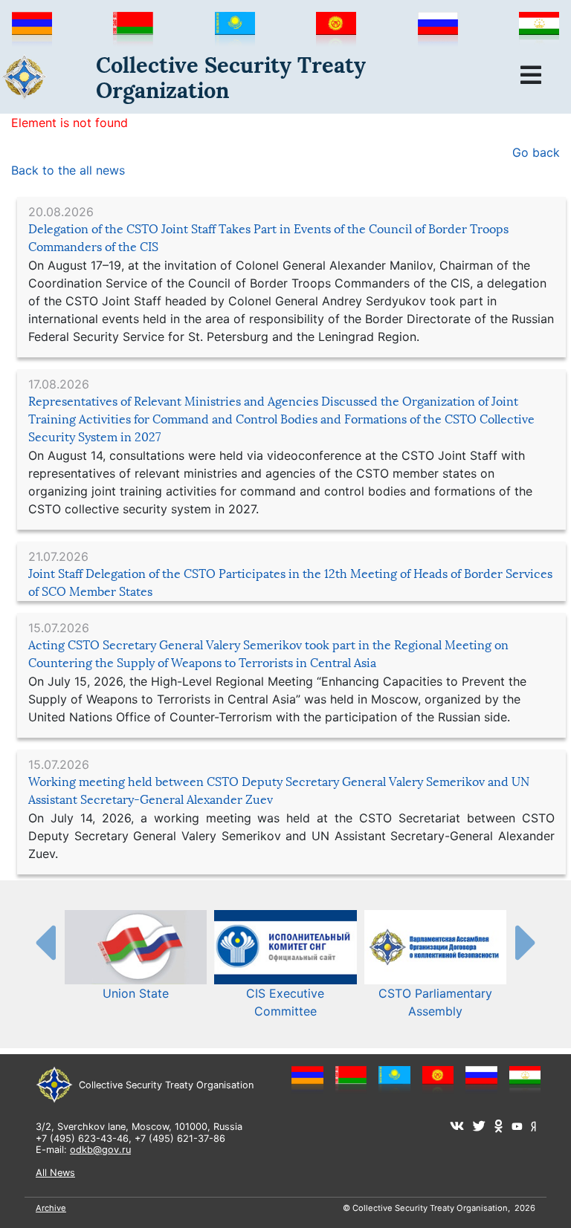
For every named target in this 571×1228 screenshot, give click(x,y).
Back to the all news (68, 170)
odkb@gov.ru (100, 1149)
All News (55, 1172)
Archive (51, 1208)
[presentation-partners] (44, 942)
